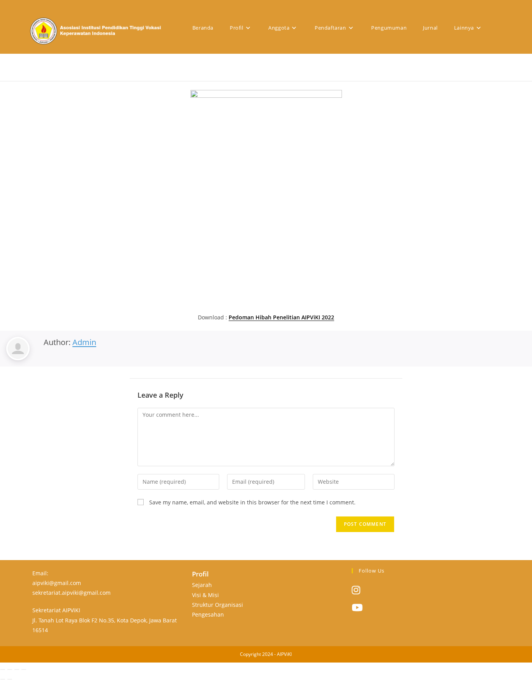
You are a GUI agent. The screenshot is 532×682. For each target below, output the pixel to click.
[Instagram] (356, 589)
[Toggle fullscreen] (9, 669)
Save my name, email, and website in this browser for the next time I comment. (252, 502)
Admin (84, 342)
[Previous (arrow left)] (2, 679)
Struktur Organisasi (217, 604)
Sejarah (202, 585)
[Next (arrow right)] (9, 679)
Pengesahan (208, 614)
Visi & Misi (205, 595)
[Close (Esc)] (23, 669)
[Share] (16, 669)
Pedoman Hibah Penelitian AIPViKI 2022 (281, 317)
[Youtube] (357, 607)
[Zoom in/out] (2, 669)
